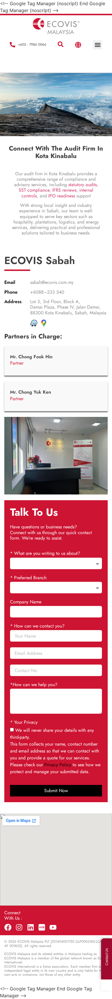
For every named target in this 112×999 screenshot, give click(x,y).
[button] (60, 45)
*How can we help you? (33, 685)
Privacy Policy (57, 764)
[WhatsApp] (106, 984)
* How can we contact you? (37, 626)
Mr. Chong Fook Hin (31, 356)
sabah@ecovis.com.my (52, 282)
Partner (17, 363)
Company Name (25, 602)
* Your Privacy (24, 722)
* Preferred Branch (28, 578)
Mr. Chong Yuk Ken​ (30, 392)
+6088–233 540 (47, 292)
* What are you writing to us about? (45, 553)
